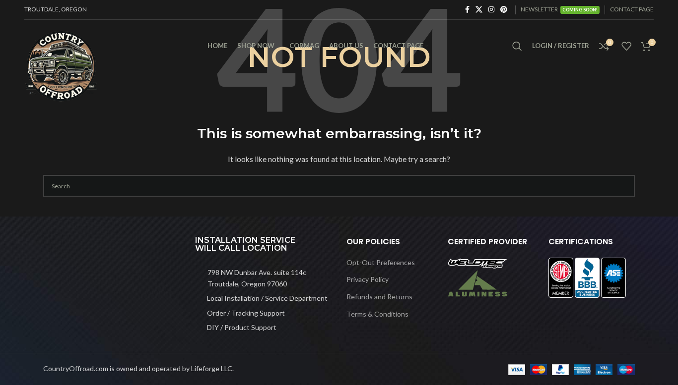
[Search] (517, 46)
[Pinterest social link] (503, 9)
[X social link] (479, 9)
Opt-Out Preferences (380, 262)
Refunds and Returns (379, 296)
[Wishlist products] (626, 46)
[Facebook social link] (467, 9)
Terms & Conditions (377, 314)
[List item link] (263, 278)
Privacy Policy (367, 279)
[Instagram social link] (491, 9)
